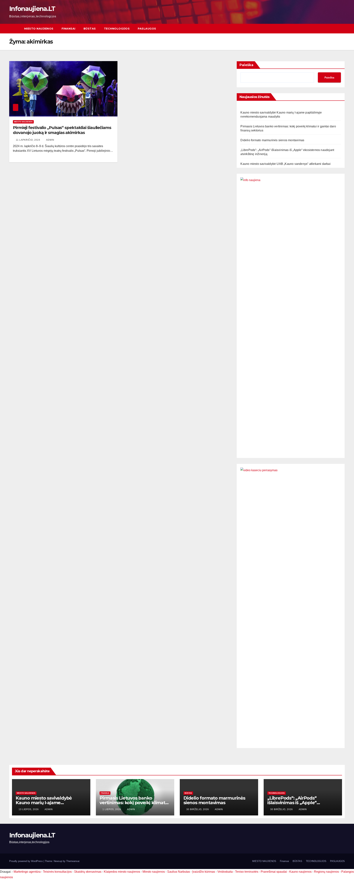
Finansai (68, 28)
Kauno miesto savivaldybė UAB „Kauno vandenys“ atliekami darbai (285, 163)
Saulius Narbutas (178, 871)
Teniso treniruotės (246, 871)
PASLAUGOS (147, 28)
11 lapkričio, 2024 (28, 140)
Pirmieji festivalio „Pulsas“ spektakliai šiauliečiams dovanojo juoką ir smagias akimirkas (62, 130)
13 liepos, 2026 (29, 809)
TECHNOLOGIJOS (117, 28)
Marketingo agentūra (27, 871)
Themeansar (72, 861)
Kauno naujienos (300, 871)
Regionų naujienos (326, 871)
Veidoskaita (225, 871)
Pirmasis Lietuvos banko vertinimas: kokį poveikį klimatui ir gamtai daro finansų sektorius (134, 802)
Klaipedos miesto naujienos (122, 871)
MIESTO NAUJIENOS (38, 28)
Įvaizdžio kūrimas (203, 871)
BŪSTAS (90, 28)
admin (50, 140)
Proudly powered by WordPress (26, 861)
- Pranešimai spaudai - (274, 871)
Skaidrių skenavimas (87, 871)
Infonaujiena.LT (32, 9)
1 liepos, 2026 (112, 809)
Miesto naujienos (23, 122)
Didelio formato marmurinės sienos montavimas (272, 140)
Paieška (246, 65)
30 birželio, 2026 (198, 809)
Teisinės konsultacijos (57, 871)
